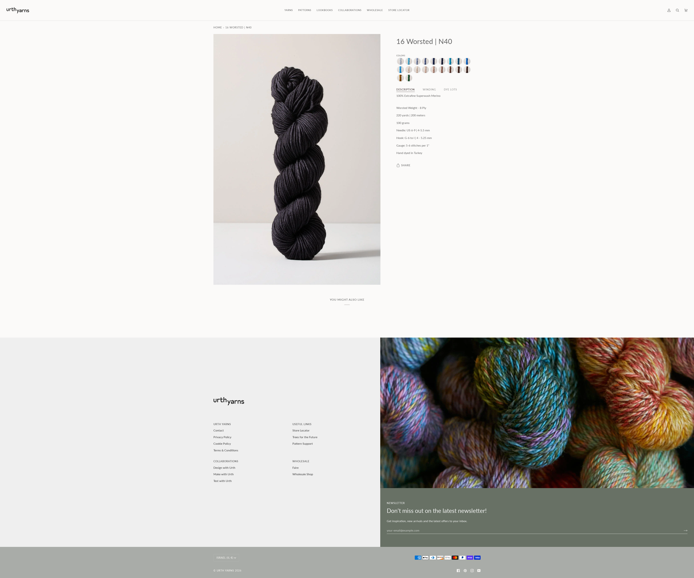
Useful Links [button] (302, 424)
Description (405, 89)
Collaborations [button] (225, 461)
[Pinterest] (465, 570)
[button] (288, 10)
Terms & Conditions (225, 450)
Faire (295, 467)
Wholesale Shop (302, 474)
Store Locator (301, 430)
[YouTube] (479, 570)
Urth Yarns (225, 570)
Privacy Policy (222, 437)
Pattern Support (302, 443)
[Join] (682, 530)
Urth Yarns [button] (222, 424)
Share (405, 165)
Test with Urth (222, 480)
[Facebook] (458, 570)
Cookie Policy (222, 443)
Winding (429, 89)
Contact (218, 430)
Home (217, 27)
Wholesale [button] (300, 461)
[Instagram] (472, 570)
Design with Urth (224, 467)
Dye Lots (450, 89)
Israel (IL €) (225, 557)
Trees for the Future (304, 437)
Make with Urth (223, 474)
